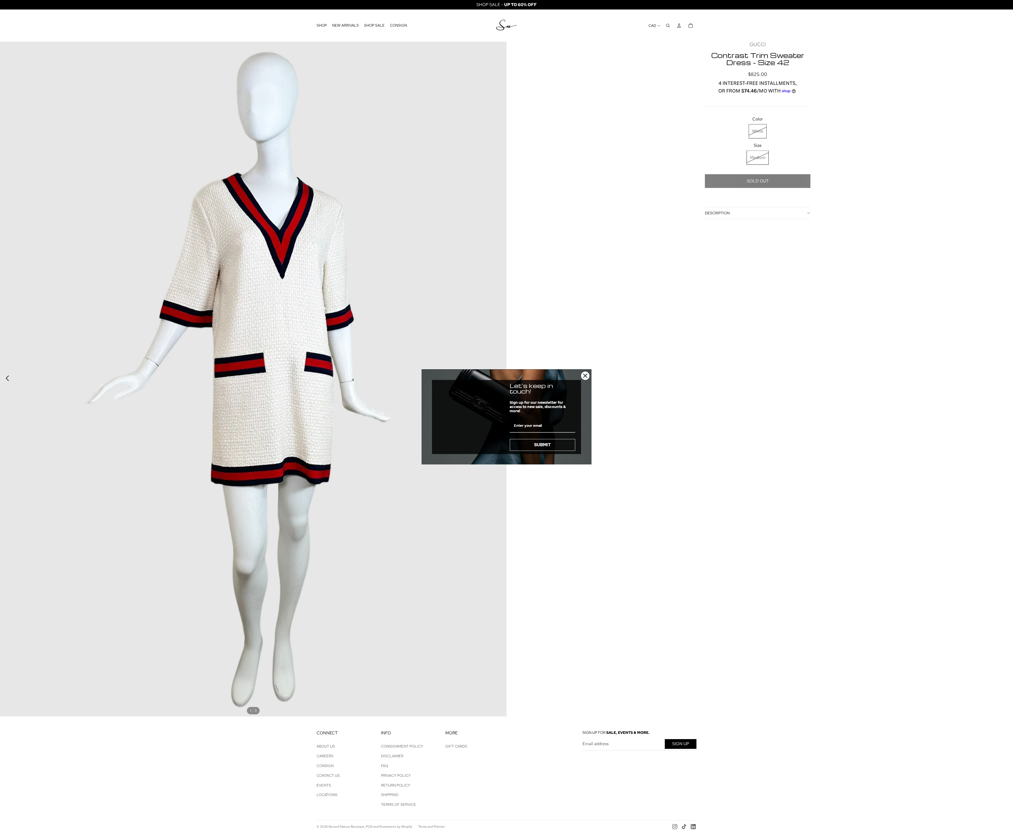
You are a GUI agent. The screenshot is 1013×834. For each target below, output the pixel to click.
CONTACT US (328, 775)
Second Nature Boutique (346, 827)
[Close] (585, 375)
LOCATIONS (327, 794)
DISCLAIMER (392, 756)
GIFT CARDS (456, 746)
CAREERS (325, 756)
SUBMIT (542, 445)
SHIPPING (389, 794)
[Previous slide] (6, 379)
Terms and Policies (431, 827)
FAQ (384, 765)
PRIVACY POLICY (396, 775)
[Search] (668, 25)
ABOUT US (326, 746)
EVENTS (324, 785)
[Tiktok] (684, 826)
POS (369, 827)
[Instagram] (675, 826)
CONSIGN (325, 765)
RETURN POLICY (395, 785)
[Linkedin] (693, 826)
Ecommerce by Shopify (395, 827)
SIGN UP (680, 743)
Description (717, 213)
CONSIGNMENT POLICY (402, 746)
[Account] (679, 25)
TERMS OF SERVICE (398, 804)
